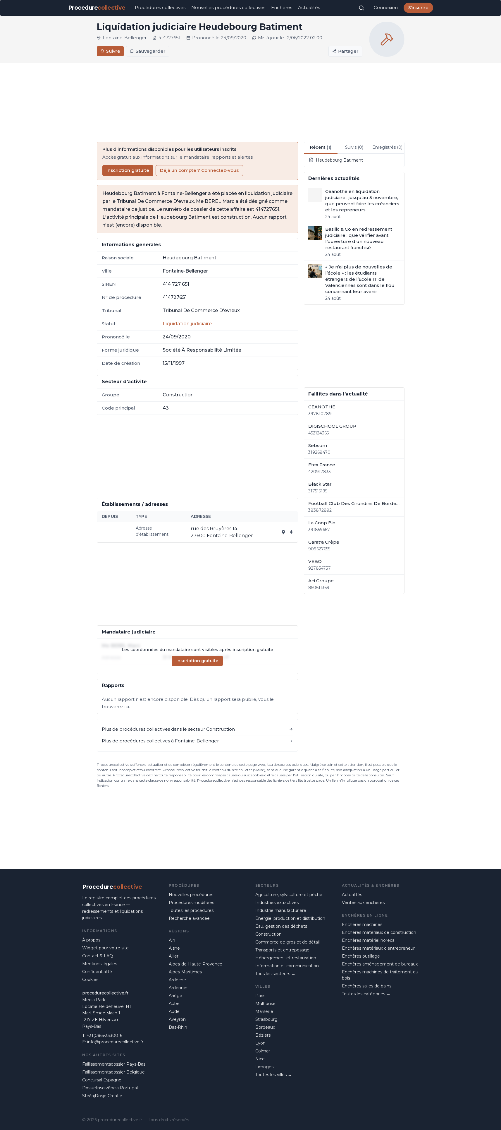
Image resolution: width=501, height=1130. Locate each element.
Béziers (263, 1035)
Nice (260, 1058)
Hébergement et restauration (285, 957)
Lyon (260, 1043)
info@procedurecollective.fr (115, 1042)
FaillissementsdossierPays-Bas (113, 1064)
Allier (173, 956)
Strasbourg (266, 1019)
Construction (268, 934)
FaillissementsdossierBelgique (113, 1072)
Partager (348, 51)
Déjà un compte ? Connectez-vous (199, 170)
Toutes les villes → (273, 1074)
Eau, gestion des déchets (281, 926)
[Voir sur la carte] (283, 532)
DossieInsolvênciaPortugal (110, 1087)
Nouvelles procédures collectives (228, 7)
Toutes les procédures (191, 910)
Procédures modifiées (191, 902)
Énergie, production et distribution (290, 918)
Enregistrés (387, 147)
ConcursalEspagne (101, 1080)
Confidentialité (97, 971)
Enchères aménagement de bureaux (380, 964)
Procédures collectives (160, 7)
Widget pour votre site (105, 948)
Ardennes (178, 987)
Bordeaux (265, 1027)
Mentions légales (99, 963)
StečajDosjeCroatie (102, 1095)
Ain (172, 940)
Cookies (90, 979)
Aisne (174, 948)
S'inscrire (418, 7)
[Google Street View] (291, 532)
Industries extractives (277, 902)
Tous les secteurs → (275, 973)
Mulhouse (265, 1003)
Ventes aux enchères (363, 902)
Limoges (264, 1066)
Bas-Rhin (178, 1027)
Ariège (175, 995)
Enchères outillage (361, 956)
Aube (174, 1003)
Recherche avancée (189, 918)
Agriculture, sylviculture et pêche (288, 894)
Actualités (309, 7)
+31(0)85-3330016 (104, 1035)
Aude (174, 1011)
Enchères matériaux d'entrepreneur (378, 948)
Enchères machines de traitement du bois (380, 975)
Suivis (354, 147)
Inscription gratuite (127, 170)
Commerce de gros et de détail (287, 942)
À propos (91, 940)
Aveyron (177, 1019)
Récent (320, 147)
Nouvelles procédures (191, 894)
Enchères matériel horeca (368, 940)
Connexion (386, 7)
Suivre (113, 51)
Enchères (281, 7)
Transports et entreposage (282, 950)
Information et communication (287, 965)
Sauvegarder (151, 51)
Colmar (262, 1051)
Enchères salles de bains (366, 986)
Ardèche (177, 979)
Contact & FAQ (97, 955)
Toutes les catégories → (366, 994)
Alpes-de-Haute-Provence (195, 964)
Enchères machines (362, 924)
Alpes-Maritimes (185, 972)
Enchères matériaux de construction (379, 932)
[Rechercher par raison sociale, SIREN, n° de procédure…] (361, 8)
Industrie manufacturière (280, 910)
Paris (260, 995)
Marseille (264, 1011)
